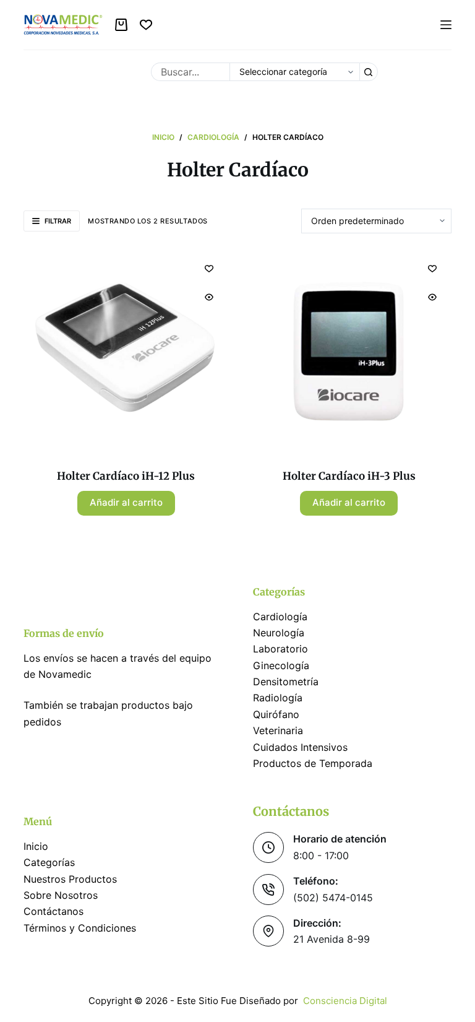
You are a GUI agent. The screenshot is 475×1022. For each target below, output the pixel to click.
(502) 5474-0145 (333, 897)
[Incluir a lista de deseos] (209, 268)
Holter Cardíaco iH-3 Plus (349, 476)
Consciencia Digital (345, 1001)
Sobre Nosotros (61, 895)
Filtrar (58, 221)
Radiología (277, 697)
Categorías (49, 862)
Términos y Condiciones (81, 928)
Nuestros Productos (70, 879)
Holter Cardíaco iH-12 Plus (126, 476)
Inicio (36, 846)
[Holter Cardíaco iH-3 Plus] (349, 351)
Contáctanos (53, 911)
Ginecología (281, 665)
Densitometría (286, 681)
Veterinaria (278, 730)
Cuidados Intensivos (300, 747)
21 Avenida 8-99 (331, 939)
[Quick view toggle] (209, 297)
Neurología (278, 632)
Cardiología (280, 616)
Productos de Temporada (312, 763)
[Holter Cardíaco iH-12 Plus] (126, 351)
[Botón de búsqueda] (368, 72)
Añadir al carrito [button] (126, 502)
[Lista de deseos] (146, 25)
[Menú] (445, 24)
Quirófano (276, 714)
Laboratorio (280, 649)
